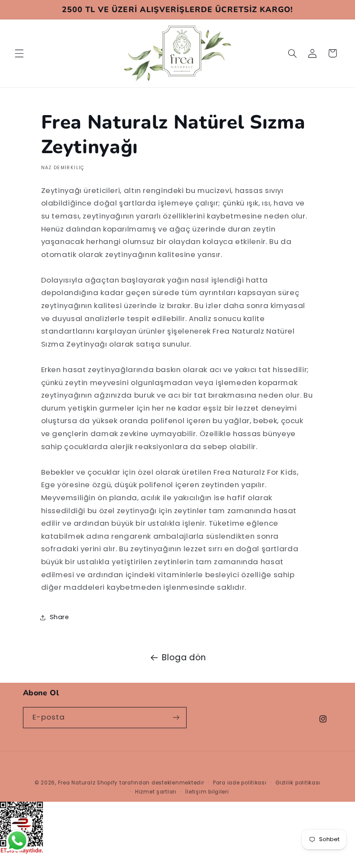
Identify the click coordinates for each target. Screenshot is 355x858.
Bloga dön (184, 657)
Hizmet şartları (156, 791)
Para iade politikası (240, 782)
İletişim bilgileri (207, 791)
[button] (19, 53)
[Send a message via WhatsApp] (17, 841)
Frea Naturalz (77, 782)
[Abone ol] (176, 717)
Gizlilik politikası (297, 782)
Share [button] (59, 617)
